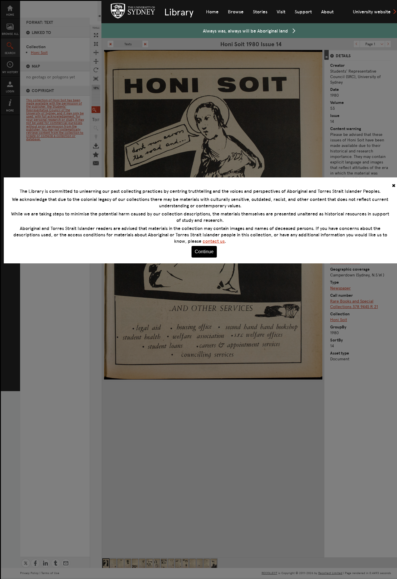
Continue (204, 251)
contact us (214, 241)
